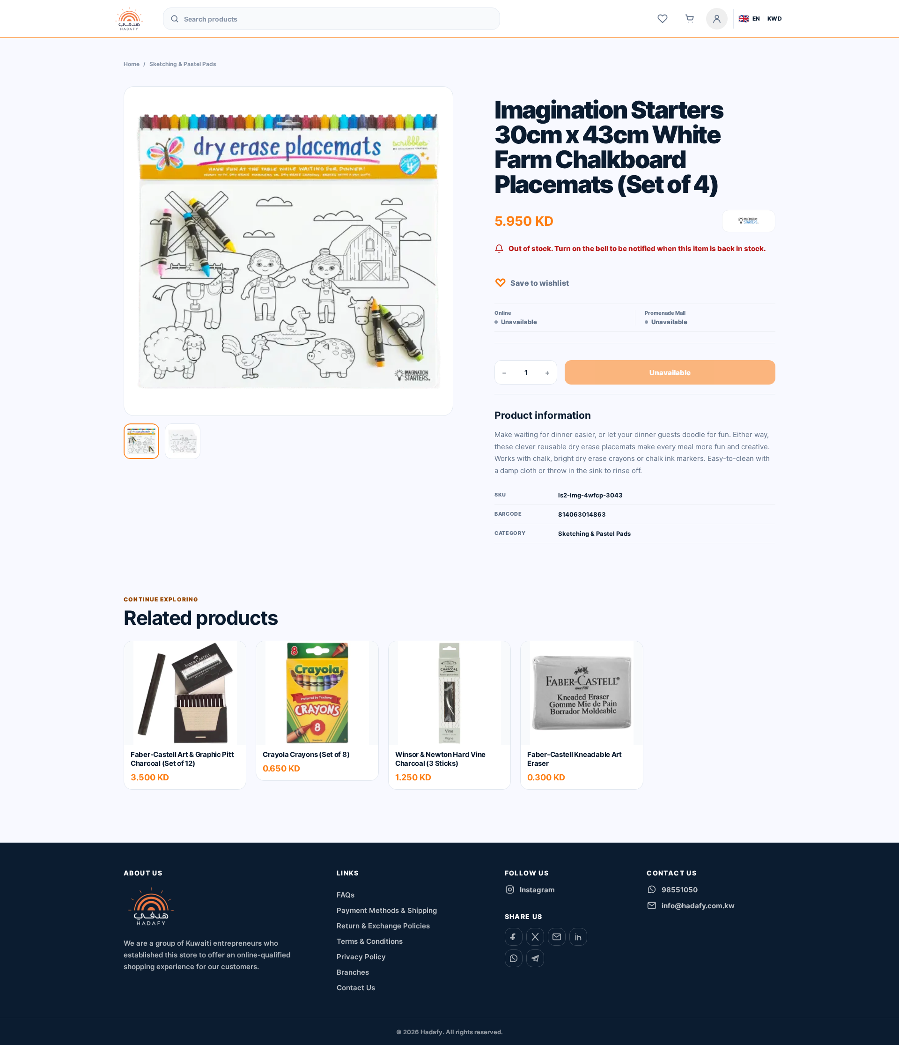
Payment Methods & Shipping (387, 910)
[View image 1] (141, 441)
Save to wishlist (531, 283)
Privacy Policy (361, 956)
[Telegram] (535, 958)
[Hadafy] (151, 906)
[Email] (557, 937)
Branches (353, 972)
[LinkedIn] (578, 937)
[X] (535, 937)
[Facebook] (514, 937)
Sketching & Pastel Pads (182, 63)
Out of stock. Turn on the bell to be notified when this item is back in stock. (637, 248)
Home (132, 63)
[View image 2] (182, 441)
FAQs (345, 894)
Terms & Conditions (370, 941)
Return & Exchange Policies (383, 925)
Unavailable (670, 372)
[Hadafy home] (129, 19)
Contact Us (356, 987)
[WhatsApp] (514, 958)
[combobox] (338, 19)
